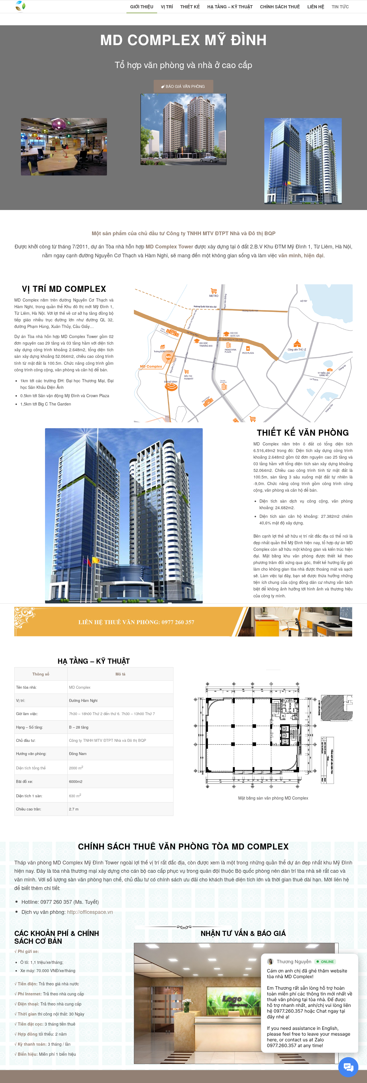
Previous (206, 735)
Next (339, 735)
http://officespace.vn (90, 911)
